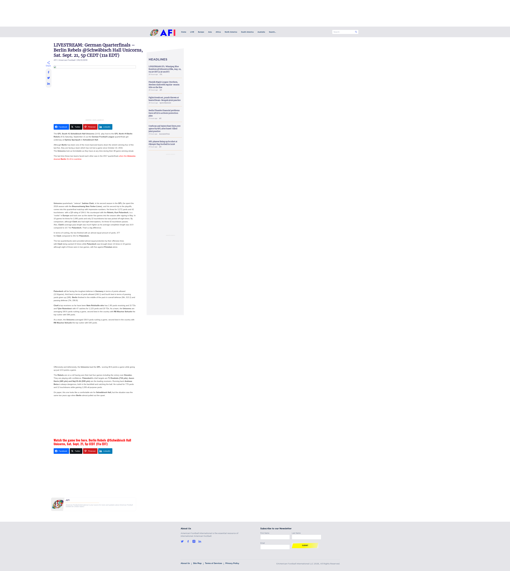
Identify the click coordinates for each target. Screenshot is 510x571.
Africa (218, 32)
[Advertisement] (95, 181)
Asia (210, 32)
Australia (261, 32)
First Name (264, 532)
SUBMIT (305, 545)
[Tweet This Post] (49, 78)
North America (231, 32)
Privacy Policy (232, 563)
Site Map (197, 563)
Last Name (296, 532)
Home (183, 32)
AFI (55, 59)
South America (247, 32)
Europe (201, 32)
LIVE (192, 32)
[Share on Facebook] (49, 71)
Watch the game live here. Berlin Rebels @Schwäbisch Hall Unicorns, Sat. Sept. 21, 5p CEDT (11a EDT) (92, 442)
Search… (272, 32)
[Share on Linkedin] (49, 84)
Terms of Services (213, 563)
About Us (185, 563)
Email (262, 542)
